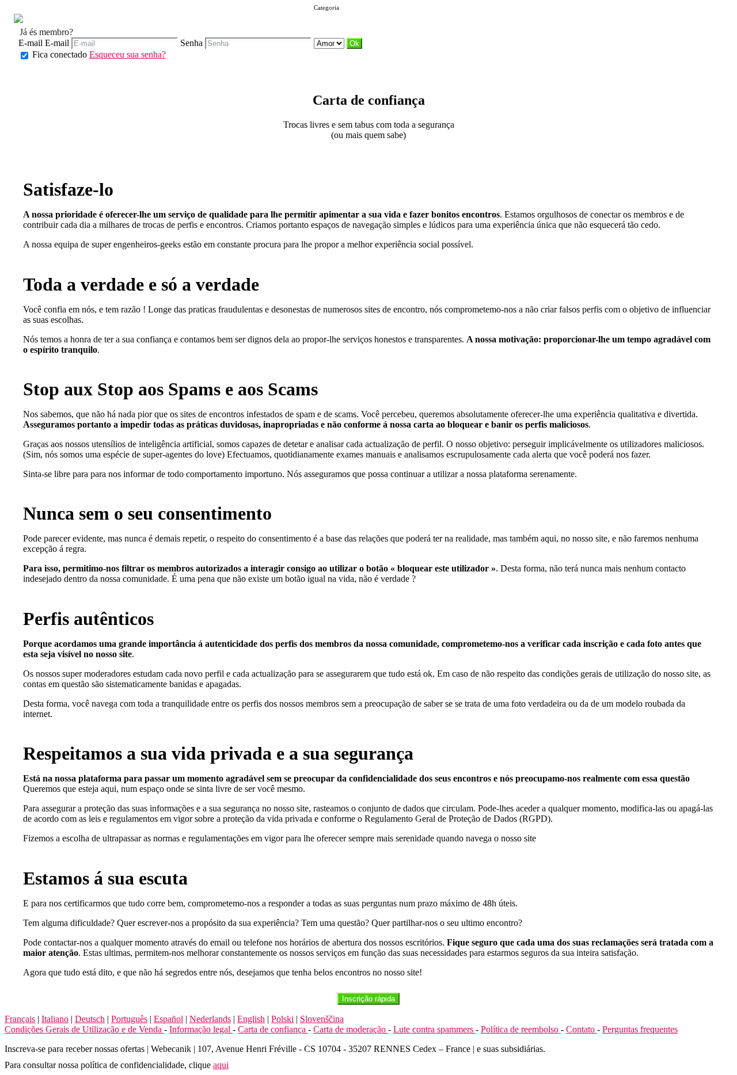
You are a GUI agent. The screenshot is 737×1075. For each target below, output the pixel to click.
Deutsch (90, 1019)
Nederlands (210, 1019)
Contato (581, 1029)
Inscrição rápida (368, 998)
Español (168, 1019)
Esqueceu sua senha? (127, 54)
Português (129, 1019)
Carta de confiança (273, 1029)
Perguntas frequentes (640, 1029)
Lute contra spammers (434, 1029)
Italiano (55, 1019)
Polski (282, 1019)
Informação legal (201, 1029)
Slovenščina (322, 1019)
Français (20, 1019)
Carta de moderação (350, 1029)
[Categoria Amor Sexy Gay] (330, 43)
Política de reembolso (521, 1029)
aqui (221, 1065)
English (251, 1019)
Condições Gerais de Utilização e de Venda (84, 1029)
